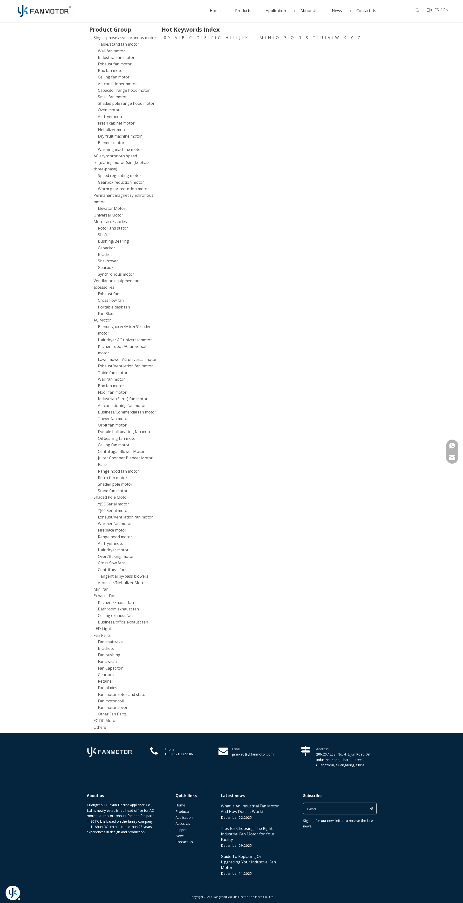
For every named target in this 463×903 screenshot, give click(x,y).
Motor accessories (110, 221)
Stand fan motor (113, 490)
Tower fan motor (113, 418)
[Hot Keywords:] (417, 10)
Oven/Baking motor (116, 556)
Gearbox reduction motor (121, 182)
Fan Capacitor (110, 668)
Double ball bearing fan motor (125, 431)
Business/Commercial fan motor (127, 412)
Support (182, 829)
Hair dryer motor (113, 550)
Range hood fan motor (118, 471)
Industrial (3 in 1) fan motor (123, 398)
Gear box (106, 674)
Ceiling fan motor (113, 77)
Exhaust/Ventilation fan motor (125, 366)
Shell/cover (108, 261)
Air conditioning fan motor (122, 405)
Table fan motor (113, 372)
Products (183, 811)
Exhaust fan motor (115, 64)
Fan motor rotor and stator (122, 694)
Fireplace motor (112, 530)
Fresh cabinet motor (116, 123)
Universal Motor (108, 215)
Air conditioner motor (117, 83)
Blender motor (111, 142)
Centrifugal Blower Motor (121, 451)
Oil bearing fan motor (117, 438)
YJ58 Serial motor (113, 504)
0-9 (167, 37)
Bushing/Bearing (113, 241)
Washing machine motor (120, 149)
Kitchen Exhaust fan (116, 602)
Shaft (103, 234)
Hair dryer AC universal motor (125, 340)
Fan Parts (102, 635)
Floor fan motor (112, 392)
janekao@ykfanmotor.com (253, 754)
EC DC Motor (105, 720)
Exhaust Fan (105, 595)
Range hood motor (115, 536)
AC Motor (102, 320)
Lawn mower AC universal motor (127, 359)
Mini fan (101, 589)
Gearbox (105, 267)
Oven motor (109, 109)
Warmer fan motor (115, 523)
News (180, 835)
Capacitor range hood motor (124, 90)
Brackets (106, 648)
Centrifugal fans (112, 569)
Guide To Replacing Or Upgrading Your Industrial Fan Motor (248, 862)
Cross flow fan (111, 300)
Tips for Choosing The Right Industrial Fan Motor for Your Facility (247, 834)
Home (180, 805)
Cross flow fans (112, 563)
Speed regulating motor (119, 175)
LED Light (102, 628)
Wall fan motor (111, 51)
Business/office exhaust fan (123, 622)
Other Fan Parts (112, 714)
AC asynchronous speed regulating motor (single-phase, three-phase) (122, 162)
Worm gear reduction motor (123, 188)
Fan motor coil (111, 701)
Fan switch (107, 661)
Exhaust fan (108, 293)
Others (100, 727)
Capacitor (106, 248)
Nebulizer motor (113, 129)
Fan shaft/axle (110, 641)
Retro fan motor (112, 477)
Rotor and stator (113, 228)
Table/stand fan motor (118, 44)
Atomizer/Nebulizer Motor (122, 582)
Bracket (105, 254)
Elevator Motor (111, 208)
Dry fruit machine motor (120, 136)
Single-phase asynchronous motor (125, 37)
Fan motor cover (113, 707)
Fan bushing (109, 655)
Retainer (105, 681)
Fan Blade (107, 313)
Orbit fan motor (112, 425)
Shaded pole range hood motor (126, 103)
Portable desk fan (114, 307)
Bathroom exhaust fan (118, 609)
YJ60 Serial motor (113, 510)
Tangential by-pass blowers (123, 576)
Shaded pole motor (115, 484)
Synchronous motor (116, 274)
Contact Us (184, 842)
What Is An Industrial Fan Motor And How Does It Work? (250, 808)
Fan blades (107, 687)
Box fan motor (111, 70)
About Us (183, 823)
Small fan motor (112, 96)
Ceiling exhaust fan (115, 615)
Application (184, 817)
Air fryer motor (111, 116)
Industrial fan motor (116, 57)
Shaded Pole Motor (111, 497)
